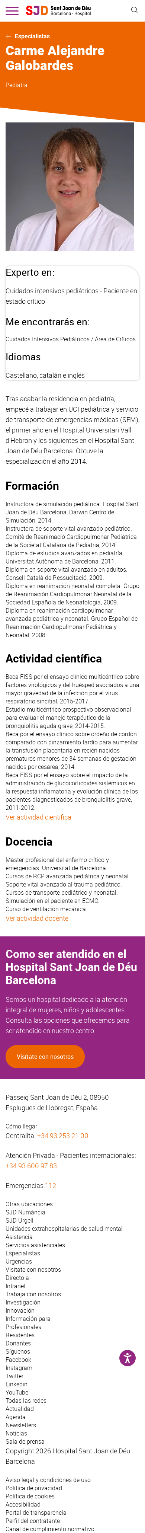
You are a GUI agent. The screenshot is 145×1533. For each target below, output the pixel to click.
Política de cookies (30, 1496)
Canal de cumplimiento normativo (50, 1529)
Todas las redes (26, 1400)
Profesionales (23, 1327)
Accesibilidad (23, 1504)
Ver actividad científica (38, 816)
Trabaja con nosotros (33, 1294)
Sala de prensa (25, 1441)
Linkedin (17, 1384)
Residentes (20, 1335)
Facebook (18, 1359)
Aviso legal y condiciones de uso (48, 1480)
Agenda (16, 1417)
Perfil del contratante (33, 1521)
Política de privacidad (34, 1488)
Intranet (16, 1286)
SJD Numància (25, 1212)
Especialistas (32, 36)
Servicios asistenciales (35, 1245)
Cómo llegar (21, 1126)
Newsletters (21, 1425)
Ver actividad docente (37, 918)
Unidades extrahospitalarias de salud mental (64, 1228)
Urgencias (19, 1261)
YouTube (17, 1392)
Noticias (16, 1433)
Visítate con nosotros (45, 1057)
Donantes (18, 1343)
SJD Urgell (19, 1220)
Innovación (20, 1310)
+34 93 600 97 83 (31, 1165)
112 (50, 1185)
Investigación (23, 1302)
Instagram (19, 1368)
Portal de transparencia (36, 1512)
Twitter (14, 1376)
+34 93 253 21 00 (62, 1135)
